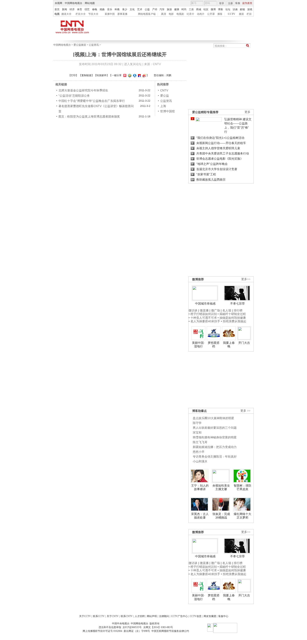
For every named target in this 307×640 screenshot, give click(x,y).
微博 (213, 9)
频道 (241, 14)
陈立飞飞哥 (200, 442)
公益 (147, 9)
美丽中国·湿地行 (198, 344)
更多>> (245, 279)
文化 (132, 9)
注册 (230, 3)
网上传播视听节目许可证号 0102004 (102, 631)
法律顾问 (164, 616)
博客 (220, 9)
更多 (247, 112)
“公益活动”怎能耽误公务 (74, 95)
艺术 (139, 9)
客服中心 (223, 616)
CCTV (231, 14)
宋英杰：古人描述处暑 (200, 515)
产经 (154, 9)
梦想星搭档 (213, 344)
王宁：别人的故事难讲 (200, 487)
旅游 (169, 9)
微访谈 (193, 310)
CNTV (164, 90)
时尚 (183, 9)
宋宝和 (197, 432)
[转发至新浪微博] (143, 75)
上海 (163, 106)
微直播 (204, 310)
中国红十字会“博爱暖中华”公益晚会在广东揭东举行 (91, 100)
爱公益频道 (80, 44)
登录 (221, 3)
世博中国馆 (167, 111)
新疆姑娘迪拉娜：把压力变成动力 (215, 447)
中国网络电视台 (73, 3)
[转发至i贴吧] (139, 75)
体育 (79, 9)
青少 (124, 9)
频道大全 (66, 14)
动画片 (200, 14)
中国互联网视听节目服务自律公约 (170, 631)
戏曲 (102, 9)
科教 (117, 9)
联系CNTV (127, 616)
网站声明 (152, 616)
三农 (191, 9)
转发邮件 (101, 75)
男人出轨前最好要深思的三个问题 (215, 427)
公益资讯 (94, 44)
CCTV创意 (196, 616)
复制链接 (86, 75)
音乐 (109, 9)
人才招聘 (140, 616)
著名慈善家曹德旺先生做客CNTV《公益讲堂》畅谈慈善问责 (96, 108)
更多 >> (245, 410)
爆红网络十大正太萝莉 (242, 515)
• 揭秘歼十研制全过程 (232, 314)
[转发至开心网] (124, 75)
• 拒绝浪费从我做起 (233, 321)
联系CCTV (99, 616)
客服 (237, 3)
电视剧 (180, 14)
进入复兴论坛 (133, 64)
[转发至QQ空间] (129, 75)
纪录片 (190, 14)
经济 (72, 9)
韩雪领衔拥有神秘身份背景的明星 (215, 437)
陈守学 (197, 423)
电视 (57, 14)
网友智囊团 (210, 616)
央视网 (58, 3)
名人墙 (226, 310)
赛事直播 (122, 14)
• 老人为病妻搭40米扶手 (204, 321)
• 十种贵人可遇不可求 (203, 317)
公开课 (211, 14)
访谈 (235, 9)
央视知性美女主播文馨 (221, 487)
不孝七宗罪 (237, 303)
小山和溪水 (200, 461)
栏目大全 (81, 14)
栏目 (249, 14)
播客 (219, 14)
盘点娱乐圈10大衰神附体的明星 (213, 418)
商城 (198, 9)
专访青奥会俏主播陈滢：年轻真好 (215, 456)
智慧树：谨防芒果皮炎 (242, 487)
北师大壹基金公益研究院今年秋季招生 (83, 90)
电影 (171, 14)
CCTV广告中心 (179, 616)
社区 (205, 9)
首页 (57, 9)
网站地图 (90, 3)
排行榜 (238, 310)
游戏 (249, 9)
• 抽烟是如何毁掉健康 (232, 317)
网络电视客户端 (147, 14)
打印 (73, 75)
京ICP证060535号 (132, 627)
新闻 (64, 9)
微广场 (215, 310)
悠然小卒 (198, 451)
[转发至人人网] (134, 75)
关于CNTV (113, 616)
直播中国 (110, 14)
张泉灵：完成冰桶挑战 (221, 515)
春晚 (94, 9)
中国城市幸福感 (205, 303)
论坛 (227, 9)
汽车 (162, 9)
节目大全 (93, 14)
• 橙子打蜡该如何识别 (203, 314)
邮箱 (242, 9)
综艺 (87, 9)
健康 (176, 9)
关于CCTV (85, 616)
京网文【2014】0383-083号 (158, 627)
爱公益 (164, 95)
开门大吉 (244, 342)
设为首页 (247, 3)
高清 (163, 14)
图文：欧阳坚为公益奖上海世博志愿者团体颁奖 (89, 116)
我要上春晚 (229, 344)
